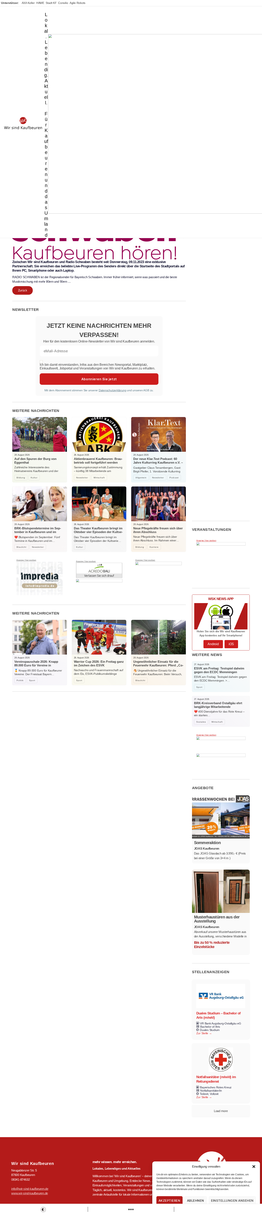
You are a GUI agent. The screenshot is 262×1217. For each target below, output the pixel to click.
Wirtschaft (99, 477)
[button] (254, 1167)
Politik (20, 680)
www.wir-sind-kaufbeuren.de (29, 1193)
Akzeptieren (169, 1200)
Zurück (22, 290)
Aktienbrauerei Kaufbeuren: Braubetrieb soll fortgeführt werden (98, 460)
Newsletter (82, 477)
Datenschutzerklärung (112, 390)
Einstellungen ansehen (232, 1200)
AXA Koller (28, 2)
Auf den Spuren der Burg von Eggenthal (35, 460)
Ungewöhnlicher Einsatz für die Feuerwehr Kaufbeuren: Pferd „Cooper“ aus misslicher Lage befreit (158, 665)
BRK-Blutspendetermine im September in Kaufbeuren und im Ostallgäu (37, 532)
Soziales (201, 722)
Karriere (154, 547)
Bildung (21, 477)
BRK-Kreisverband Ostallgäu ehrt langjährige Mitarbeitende (218, 704)
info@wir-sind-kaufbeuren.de (29, 1188)
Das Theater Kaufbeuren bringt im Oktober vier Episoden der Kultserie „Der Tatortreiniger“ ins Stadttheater (98, 534)
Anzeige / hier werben (26, 560)
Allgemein (141, 477)
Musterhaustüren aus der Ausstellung (217, 919)
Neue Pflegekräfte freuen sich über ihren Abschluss (158, 530)
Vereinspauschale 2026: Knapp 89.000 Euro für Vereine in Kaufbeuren (36, 665)
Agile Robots (77, 2)
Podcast (174, 477)
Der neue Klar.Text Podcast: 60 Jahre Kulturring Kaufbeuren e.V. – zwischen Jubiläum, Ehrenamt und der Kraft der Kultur (158, 464)
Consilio (63, 2)
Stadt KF (51, 2)
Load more (221, 1111)
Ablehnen (195, 1200)
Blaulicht (21, 547)
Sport (32, 680)
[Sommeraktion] (221, 817)
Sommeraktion (207, 842)
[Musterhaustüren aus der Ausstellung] (221, 891)
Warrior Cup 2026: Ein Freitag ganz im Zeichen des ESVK (99, 663)
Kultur (34, 477)
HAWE (40, 2)
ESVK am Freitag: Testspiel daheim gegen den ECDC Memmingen (219, 670)
